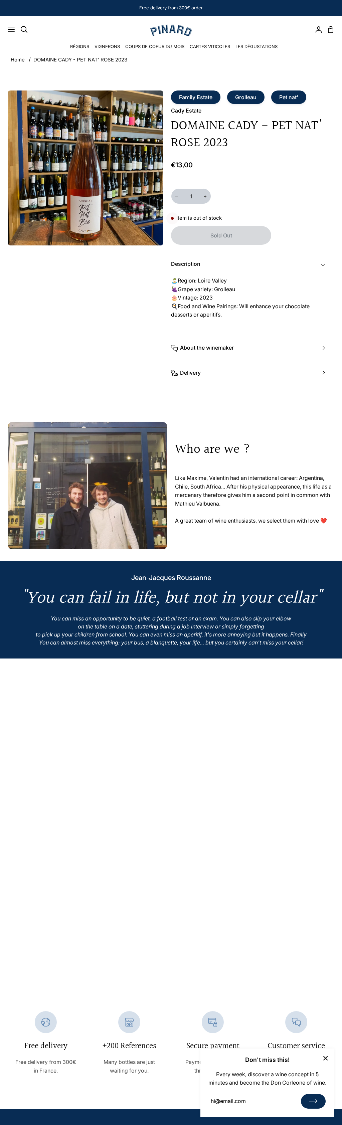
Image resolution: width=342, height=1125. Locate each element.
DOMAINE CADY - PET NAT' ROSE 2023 (80, 59)
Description (185, 263)
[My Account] (316, 29)
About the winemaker (207, 347)
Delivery (190, 372)
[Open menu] (7, 29)
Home (18, 59)
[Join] (313, 1101)
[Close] (325, 1058)
